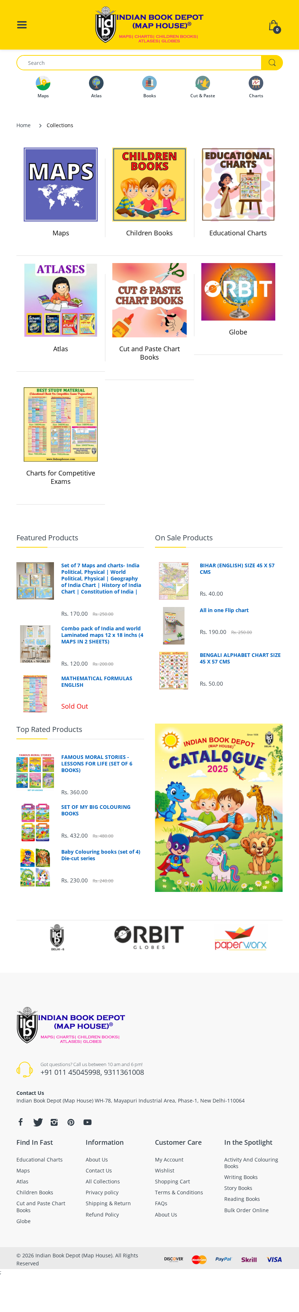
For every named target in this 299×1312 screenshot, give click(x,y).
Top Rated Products (49, 729)
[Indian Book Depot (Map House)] (149, 24)
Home (23, 125)
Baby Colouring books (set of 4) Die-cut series (100, 855)
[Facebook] (20, 1122)
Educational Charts (238, 232)
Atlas (60, 348)
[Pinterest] (71, 1122)
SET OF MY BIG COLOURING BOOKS (96, 810)
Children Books (149, 232)
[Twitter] (37, 1122)
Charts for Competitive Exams (60, 477)
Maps (61, 232)
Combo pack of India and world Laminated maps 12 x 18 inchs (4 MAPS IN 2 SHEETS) (102, 635)
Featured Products (47, 538)
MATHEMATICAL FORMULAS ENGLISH (96, 681)
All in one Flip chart (224, 610)
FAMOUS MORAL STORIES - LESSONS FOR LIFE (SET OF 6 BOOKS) (96, 764)
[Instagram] (54, 1122)
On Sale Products (184, 538)
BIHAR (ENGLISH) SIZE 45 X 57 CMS (237, 568)
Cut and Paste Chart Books (149, 352)
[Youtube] (88, 1122)
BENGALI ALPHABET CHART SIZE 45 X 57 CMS (240, 658)
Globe (238, 332)
